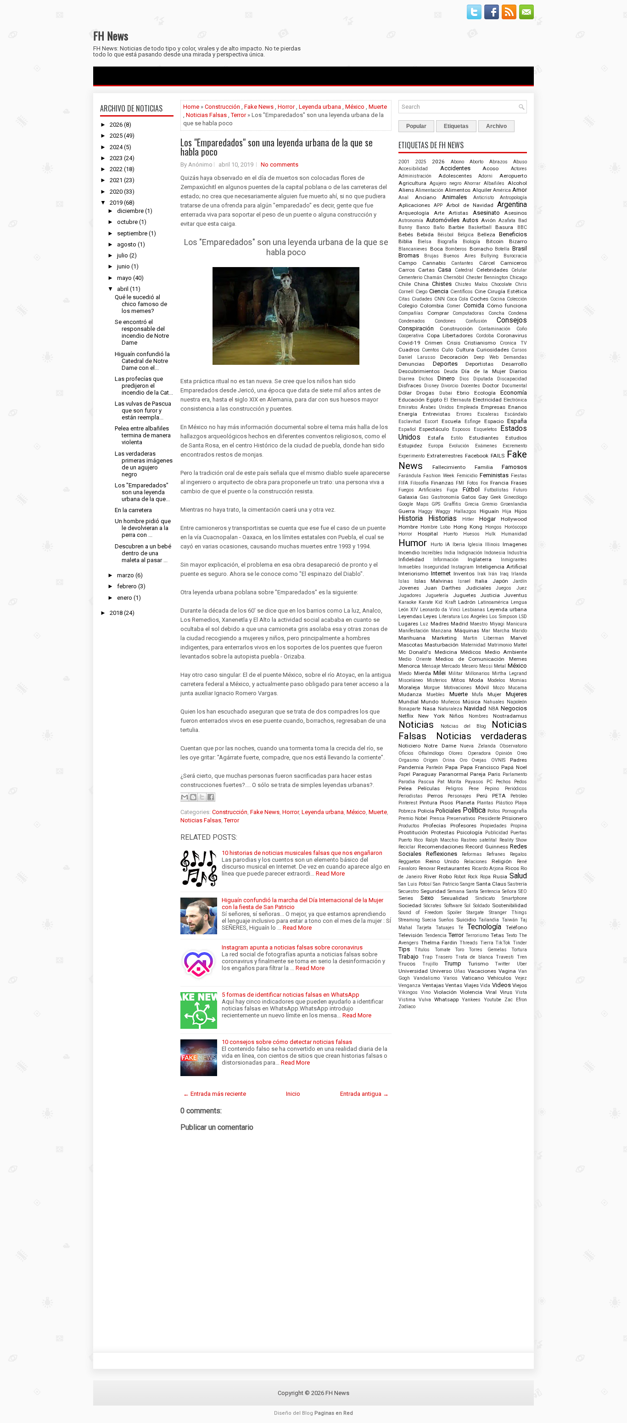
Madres (440, 623)
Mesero (469, 666)
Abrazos (498, 162)
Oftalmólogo (431, 753)
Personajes (459, 796)
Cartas (426, 270)
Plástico (504, 803)
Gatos (468, 497)
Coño (521, 329)
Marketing (444, 638)
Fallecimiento (448, 467)
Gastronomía (445, 497)
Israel (464, 581)
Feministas (494, 475)
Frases (519, 483)
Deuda (451, 371)
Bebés (405, 234)
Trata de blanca (474, 957)
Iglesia (475, 544)
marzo (125, 575)
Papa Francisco (479, 767)
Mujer (494, 694)
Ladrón (467, 602)
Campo (407, 263)
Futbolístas (496, 490)
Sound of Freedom (420, 912)
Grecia (472, 504)
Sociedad (409, 905)
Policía (426, 811)
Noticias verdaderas (481, 736)
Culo (447, 349)
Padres (518, 760)
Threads (468, 943)
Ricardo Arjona (488, 868)
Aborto (476, 162)
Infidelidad (411, 559)
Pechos (503, 782)
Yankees (471, 1000)
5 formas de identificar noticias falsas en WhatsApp (290, 994)
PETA (499, 795)
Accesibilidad (413, 169)
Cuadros (409, 349)
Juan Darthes (442, 588)
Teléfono (516, 927)
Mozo (498, 688)
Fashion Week (438, 476)
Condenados (411, 321)
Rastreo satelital (479, 840)
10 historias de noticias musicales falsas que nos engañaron (302, 852)
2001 (403, 162)
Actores (519, 169)
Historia (410, 518)
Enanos (517, 407)
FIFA (403, 483)
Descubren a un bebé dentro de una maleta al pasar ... (143, 553)
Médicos (470, 652)
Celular (519, 270)
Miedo (404, 673)
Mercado (451, 666)
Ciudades (422, 299)
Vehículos (499, 978)
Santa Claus (491, 884)
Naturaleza (450, 709)
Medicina (446, 652)
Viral (491, 992)
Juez (521, 588)
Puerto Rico (410, 840)
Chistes (442, 283)
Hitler (468, 519)
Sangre (467, 884)
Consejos (512, 320)
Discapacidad (512, 379)
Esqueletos (485, 429)
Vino (426, 992)
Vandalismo (427, 978)
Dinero (446, 378)
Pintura (428, 802)
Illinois (492, 544)
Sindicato (485, 898)
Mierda (422, 673)
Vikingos (408, 992)
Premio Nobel (412, 818)
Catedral (464, 270)
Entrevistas (436, 414)
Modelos (496, 680)
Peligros (454, 789)
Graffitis (452, 504)
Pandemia (411, 767)
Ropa (485, 877)
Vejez (521, 978)
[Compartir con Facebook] (210, 797)
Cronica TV (513, 343)
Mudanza (410, 694)
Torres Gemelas (487, 950)
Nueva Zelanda (477, 746)
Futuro (520, 490)
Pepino (492, 789)
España (517, 421)
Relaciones (475, 862)
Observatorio (513, 746)
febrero (127, 586)
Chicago (518, 277)
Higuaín (489, 511)
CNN (439, 299)
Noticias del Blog (463, 726)
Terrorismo (477, 935)
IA (447, 544)
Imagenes (515, 544)
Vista (521, 992)
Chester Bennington (487, 277)
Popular (416, 126)
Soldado (481, 906)
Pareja (478, 774)
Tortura (519, 950)
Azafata (506, 220)
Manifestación (413, 631)
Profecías (434, 825)
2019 (116, 202)
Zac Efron (515, 1000)
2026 (116, 124)
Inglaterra (480, 559)
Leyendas (410, 616)
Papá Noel (514, 767)
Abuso (520, 162)
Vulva (425, 1000)
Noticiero (409, 745)
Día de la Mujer (483, 371)
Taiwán (510, 920)
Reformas (472, 854)
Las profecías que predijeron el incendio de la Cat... (144, 385)
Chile (404, 284)
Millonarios (477, 673)
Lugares (408, 623)
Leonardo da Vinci (440, 610)
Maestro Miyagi (487, 624)
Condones (445, 321)
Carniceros (513, 263)
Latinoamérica (493, 602)
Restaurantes (453, 868)
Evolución (459, 446)
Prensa (437, 818)
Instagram (462, 567)
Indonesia (494, 553)
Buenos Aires (459, 256)
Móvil (482, 687)
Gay (483, 497)
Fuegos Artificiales (420, 490)
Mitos (458, 680)
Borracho (481, 249)
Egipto (434, 399)
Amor (519, 189)
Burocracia (515, 256)
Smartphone (514, 898)
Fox (484, 483)
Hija (506, 511)
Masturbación (442, 645)
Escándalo (515, 414)
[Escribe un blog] (193, 797)
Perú (481, 795)
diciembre (130, 210)
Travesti (505, 957)
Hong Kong (467, 527)
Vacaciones (482, 971)
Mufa (477, 695)
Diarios (518, 371)
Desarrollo (514, 364)
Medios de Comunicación (470, 659)
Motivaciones (458, 688)
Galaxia (407, 497)
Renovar (427, 868)
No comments (279, 164)
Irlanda (519, 574)
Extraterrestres (445, 455)
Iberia (459, 544)
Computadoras (468, 313)
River (430, 876)
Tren (522, 957)
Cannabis (434, 263)
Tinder (520, 943)
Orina (448, 760)
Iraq (504, 574)
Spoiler (455, 912)
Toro (459, 950)
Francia (499, 483)
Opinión (503, 753)
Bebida (425, 234)
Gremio (489, 504)
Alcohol (517, 183)
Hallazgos (465, 511)
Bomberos (456, 249)
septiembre (132, 233)
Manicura (516, 624)
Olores (455, 753)
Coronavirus (512, 335)
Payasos (474, 782)
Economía (513, 392)
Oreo (522, 753)
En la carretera (133, 510)
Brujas (431, 256)
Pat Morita (449, 782)
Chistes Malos (471, 284)
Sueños (446, 920)
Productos (409, 826)
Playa (521, 803)
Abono (457, 162)
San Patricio (445, 884)
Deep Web (486, 357)
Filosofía (419, 483)
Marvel (518, 638)
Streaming (409, 920)
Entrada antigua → (364, 1093)
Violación (445, 992)
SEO (522, 891)
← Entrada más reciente (214, 1093)
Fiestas (519, 476)
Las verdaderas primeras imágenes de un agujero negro (144, 464)
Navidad (475, 708)
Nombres (478, 716)
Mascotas (410, 645)
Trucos (406, 963)
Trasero (443, 957)
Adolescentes (455, 176)
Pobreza (407, 811)
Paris (494, 774)
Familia (484, 467)
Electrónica (515, 400)
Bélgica (466, 235)
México (354, 106)
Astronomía (410, 220)
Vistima (406, 1000)
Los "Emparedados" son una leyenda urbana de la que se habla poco (276, 147)
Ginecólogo (515, 497)
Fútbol (471, 489)
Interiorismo (413, 573)
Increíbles (431, 553)
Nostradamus (510, 716)
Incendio (409, 552)
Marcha (501, 631)
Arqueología (413, 213)
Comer (453, 306)
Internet (441, 573)
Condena (517, 313)
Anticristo (483, 198)
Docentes (470, 386)
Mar (485, 631)
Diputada (483, 379)
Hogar (487, 518)
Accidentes (455, 168)
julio (122, 255)
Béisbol (445, 235)
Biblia (405, 241)
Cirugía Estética (507, 291)
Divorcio (449, 386)
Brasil (519, 248)
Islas (403, 581)
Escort (431, 421)
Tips (404, 949)
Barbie (456, 227)
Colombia (432, 305)
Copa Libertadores (450, 335)
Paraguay (425, 774)
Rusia (500, 876)
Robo (445, 876)
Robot (459, 877)
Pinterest (407, 803)
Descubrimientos (419, 371)
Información (446, 560)
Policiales (448, 810)
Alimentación (429, 190)
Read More (330, 873)
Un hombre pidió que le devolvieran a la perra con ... (143, 528)
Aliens (406, 190)
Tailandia (488, 920)
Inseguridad (436, 567)
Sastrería (517, 884)
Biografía (447, 242)
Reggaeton (409, 862)
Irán (492, 574)
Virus (506, 992)
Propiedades (493, 826)
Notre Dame (440, 745)
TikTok (502, 943)
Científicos (461, 292)
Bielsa (424, 242)
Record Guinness (486, 846)
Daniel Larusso (416, 357)
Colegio (407, 305)
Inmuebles (409, 567)
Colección (517, 299)
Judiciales (478, 588)
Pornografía (514, 811)
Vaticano (473, 978)
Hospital (428, 533)
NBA (493, 709)
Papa (451, 767)
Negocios (514, 708)
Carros (406, 270)
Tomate (442, 950)
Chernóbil (453, 277)
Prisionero (514, 818)
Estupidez (410, 445)
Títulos (422, 950)
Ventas (453, 985)
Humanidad (514, 534)
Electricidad (487, 399)
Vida (485, 985)
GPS (435, 504)
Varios (450, 978)
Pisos (446, 802)
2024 (116, 147)
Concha (496, 313)
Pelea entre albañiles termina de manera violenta (143, 435)
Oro (463, 760)
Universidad (413, 971)
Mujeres (516, 694)
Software (453, 906)
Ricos (512, 868)
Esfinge (473, 421)
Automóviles (442, 220)
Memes (518, 659)
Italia (481, 581)
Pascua (426, 782)
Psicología (469, 832)
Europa (435, 446)
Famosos (514, 466)
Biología (471, 242)
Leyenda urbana (320, 106)
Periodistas (410, 796)
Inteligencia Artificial (501, 567)
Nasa (429, 708)
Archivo (496, 126)
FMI (460, 483)
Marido (519, 631)
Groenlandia (513, 504)
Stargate (475, 912)
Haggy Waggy (434, 511)
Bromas (408, 255)
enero (124, 597)
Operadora (479, 753)
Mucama (517, 688)
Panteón (434, 767)
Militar (455, 673)
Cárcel (487, 263)
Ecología (485, 393)
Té (460, 928)
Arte (439, 213)
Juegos (503, 588)
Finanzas (442, 483)
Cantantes (462, 263)
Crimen (433, 343)
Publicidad (496, 833)
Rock (473, 877)
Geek (495, 497)
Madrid (459, 623)
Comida (474, 305)
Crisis (453, 343)
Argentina (512, 205)
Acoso (490, 168)
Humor (412, 542)
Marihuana (411, 638)
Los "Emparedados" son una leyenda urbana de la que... (142, 492)
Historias (442, 518)
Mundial (408, 701)
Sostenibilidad (509, 905)
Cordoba (485, 336)
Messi (486, 666)
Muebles (435, 695)
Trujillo (430, 964)
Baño (438, 227)
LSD (523, 616)
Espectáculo (434, 429)
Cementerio (410, 277)
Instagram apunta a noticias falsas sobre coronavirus (292, 947)
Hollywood (514, 519)
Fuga (452, 490)
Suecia (429, 920)
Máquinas (466, 630)
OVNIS (498, 760)
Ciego (421, 292)
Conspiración (416, 328)
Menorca (409, 666)
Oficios (406, 753)
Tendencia (436, 935)
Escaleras (488, 414)
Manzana (441, 631)
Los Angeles (474, 616)
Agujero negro (445, 183)
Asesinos (515, 213)
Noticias (416, 724)
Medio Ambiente (506, 652)
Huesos (471, 534)
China (421, 284)
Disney (431, 386)
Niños (456, 716)
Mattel (520, 645)
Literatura (449, 616)
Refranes (496, 854)
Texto (511, 935)
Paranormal (453, 774)
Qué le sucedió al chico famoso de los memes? (141, 304)
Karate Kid (430, 602)
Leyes (430, 616)
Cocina (497, 299)
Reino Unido (442, 861)
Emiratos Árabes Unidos (426, 407)
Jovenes (408, 588)
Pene (474, 789)
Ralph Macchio (441, 840)
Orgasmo (408, 760)
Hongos (493, 527)
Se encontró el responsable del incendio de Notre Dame (142, 332)
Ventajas (433, 985)
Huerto (450, 534)
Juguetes (464, 595)
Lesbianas (473, 610)
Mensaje (431, 666)
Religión (502, 861)
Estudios (516, 438)
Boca (436, 249)
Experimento (411, 456)
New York (431, 716)
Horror (286, 106)
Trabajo (408, 956)
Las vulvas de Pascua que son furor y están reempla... (143, 410)
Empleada (467, 407)
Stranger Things (508, 912)
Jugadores (409, 595)
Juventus (515, 595)
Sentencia (490, 891)
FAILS (497, 455)
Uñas (459, 971)
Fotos (472, 483)
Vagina (507, 971)
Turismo (478, 963)
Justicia (490, 595)
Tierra (486, 943)
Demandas (515, 357)
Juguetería (436, 595)
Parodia (406, 782)
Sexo (427, 897)
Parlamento (515, 774)
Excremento (515, 446)
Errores (464, 414)
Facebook (476, 455)
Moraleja (409, 687)
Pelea (405, 788)
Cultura (465, 349)
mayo (124, 277)
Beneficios (513, 234)
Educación (411, 399)
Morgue (432, 688)
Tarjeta (423, 928)
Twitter (502, 964)
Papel (404, 774)
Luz (424, 624)
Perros (435, 795)
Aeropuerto (513, 176)
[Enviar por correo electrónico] (184, 797)
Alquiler (482, 190)
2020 (116, 191)
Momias (518, 680)
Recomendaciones (441, 846)
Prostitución (413, 832)
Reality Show (513, 840)
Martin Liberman (483, 638)
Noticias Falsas (206, 115)
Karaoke (407, 602)
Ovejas (479, 760)
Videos (501, 985)
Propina (518, 826)
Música (472, 701)
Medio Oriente (414, 659)
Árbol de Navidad (469, 205)
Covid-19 (409, 343)
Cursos (519, 350)
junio (123, 266)
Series (405, 898)
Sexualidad (454, 898)
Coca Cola (458, 299)
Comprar (438, 313)
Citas (404, 299)
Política (474, 810)
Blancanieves (412, 249)
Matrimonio (499, 645)
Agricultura (412, 183)
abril (123, 288)
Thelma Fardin (439, 942)
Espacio (494, 421)
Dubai (445, 393)
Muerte (378, 106)
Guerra (406, 511)
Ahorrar (472, 183)
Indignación (469, 553)
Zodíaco (406, 1007)
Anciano (425, 197)
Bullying (489, 256)
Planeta (465, 802)
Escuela (451, 421)
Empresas (493, 407)
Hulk (490, 534)
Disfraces (409, 385)
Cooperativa (411, 336)
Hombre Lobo (435, 527)
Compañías (410, 313)
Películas (429, 788)
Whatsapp (446, 999)
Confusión (476, 321)
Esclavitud (409, 421)
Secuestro (408, 891)
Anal (403, 198)
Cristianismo (480, 343)
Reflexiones (441, 853)
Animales (454, 197)
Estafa (436, 438)
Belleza (486, 234)
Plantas (485, 803)
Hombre (408, 527)
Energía (407, 414)
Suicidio (466, 919)
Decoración (454, 357)
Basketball (480, 227)
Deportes (445, 363)
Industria (517, 553)
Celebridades (492, 270)
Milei (439, 673)
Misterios (437, 680)
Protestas (442, 832)
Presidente (489, 818)
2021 (116, 180)
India (449, 553)
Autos (470, 220)
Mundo (429, 701)
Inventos (464, 573)
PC (490, 782)
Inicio (293, 1093)
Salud (518, 876)
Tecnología (484, 927)
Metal (500, 666)
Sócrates (433, 906)
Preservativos (461, 818)
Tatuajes (445, 928)
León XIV (408, 610)
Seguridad (433, 891)
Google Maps (413, 504)
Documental (514, 386)
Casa (444, 269)
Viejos (519, 985)
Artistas (458, 213)
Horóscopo (515, 527)
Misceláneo (410, 680)
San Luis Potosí (414, 884)
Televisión (410, 935)
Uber (522, 964)
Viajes (471, 985)
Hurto (436, 544)
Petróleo (518, 796)
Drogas (425, 393)
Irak (481, 574)
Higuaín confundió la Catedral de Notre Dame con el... (142, 361)
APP (438, 205)
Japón (500, 581)
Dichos (426, 379)
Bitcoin (495, 241)
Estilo (457, 438)
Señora (509, 891)
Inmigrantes (514, 560)
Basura (504, 227)
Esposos (461, 429)
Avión (488, 220)
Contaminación (494, 329)
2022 (116, 169)
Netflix (406, 716)
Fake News (259, 106)
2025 (116, 135)
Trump (452, 963)
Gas (424, 497)
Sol (467, 906)
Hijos (521, 511)
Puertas (518, 833)
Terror (238, 115)
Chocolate (501, 284)
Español (407, 429)
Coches (479, 299)
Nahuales (493, 702)
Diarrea (406, 379)
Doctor (490, 385)
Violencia (471, 992)
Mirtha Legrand (509, 673)
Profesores (463, 825)
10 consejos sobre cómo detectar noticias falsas (287, 1041)
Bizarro (518, 241)
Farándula (409, 476)
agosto (126, 244)
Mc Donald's (414, 652)
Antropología (513, 198)
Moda (476, 680)
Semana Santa (463, 891)
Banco (423, 227)
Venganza (409, 985)
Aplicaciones (414, 205)
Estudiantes (483, 438)
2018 (116, 612)
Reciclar (406, 847)
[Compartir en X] (202, 797)
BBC (522, 227)
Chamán (433, 277)
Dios (464, 379)
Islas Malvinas (433, 581)
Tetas (497, 935)
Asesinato (486, 212)
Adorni (485, 176)
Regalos (518, 854)
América (502, 190)
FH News (110, 35)
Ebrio (463, 393)
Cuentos (430, 350)
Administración (414, 176)
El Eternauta (457, 400)
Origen (430, 760)
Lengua (519, 602)
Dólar (405, 393)
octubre (127, 221)
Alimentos (457, 190)
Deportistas (479, 364)
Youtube (492, 1000)
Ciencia (438, 291)
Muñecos (450, 702)
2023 (116, 158)
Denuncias (411, 364)
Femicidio (467, 476)
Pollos (493, 811)
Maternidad (473, 645)
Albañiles (494, 183)
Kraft (450, 602)
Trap (427, 957)
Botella (502, 249)
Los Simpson (503, 616)
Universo (441, 971)
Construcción (222, 106)
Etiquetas (456, 126)
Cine (480, 291)
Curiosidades (492, 349)
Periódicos (516, 789)
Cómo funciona (507, 305)
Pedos (520, 782)
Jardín (520, 581)
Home (191, 106)
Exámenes (486, 446)
